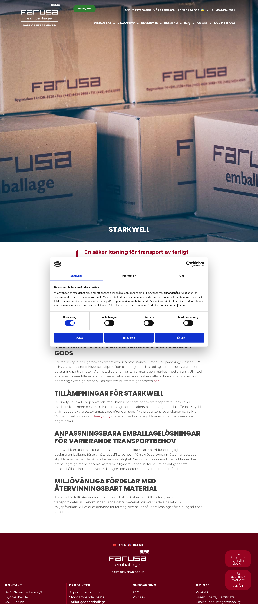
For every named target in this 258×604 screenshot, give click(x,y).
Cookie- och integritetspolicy (218, 602)
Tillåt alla (179, 337)
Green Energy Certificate (215, 597)
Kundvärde (102, 23)
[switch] (109, 323)
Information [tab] (129, 275)
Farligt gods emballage (87, 602)
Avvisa (79, 337)
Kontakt (202, 592)
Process (139, 597)
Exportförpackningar (85, 592)
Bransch (171, 23)
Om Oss (202, 23)
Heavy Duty (126, 23)
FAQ (187, 23)
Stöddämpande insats (86, 597)
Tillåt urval (129, 337)
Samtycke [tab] (76, 275)
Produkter (149, 23)
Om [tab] (181, 275)
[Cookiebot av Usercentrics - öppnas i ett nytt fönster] (188, 264)
